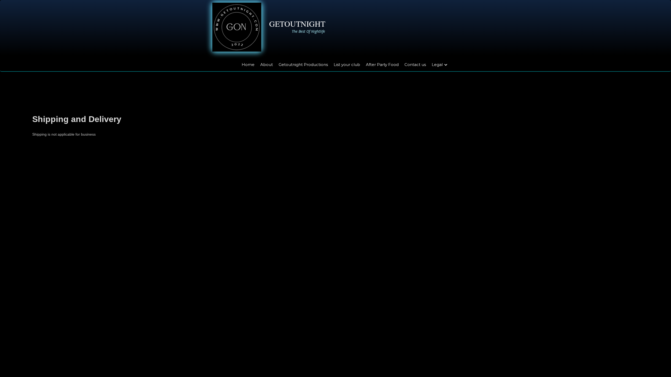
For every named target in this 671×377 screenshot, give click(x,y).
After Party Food (382, 64)
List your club (347, 64)
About (266, 64)
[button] (442, 64)
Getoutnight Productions (303, 64)
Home (248, 64)
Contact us (415, 64)
